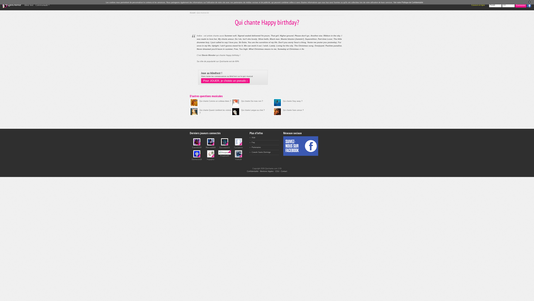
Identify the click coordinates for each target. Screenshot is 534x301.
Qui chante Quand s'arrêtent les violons (215, 110)
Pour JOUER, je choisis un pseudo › (225, 80)
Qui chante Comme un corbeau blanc (214, 101)
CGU (277, 171)
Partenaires (256, 147)
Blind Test (29, 5)
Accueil (192, 13)
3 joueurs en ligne (478, 5)
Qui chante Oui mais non (251, 101)
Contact (284, 171)
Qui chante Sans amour (292, 110)
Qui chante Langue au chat (252, 110)
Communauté (41, 5)
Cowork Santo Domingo (261, 152)
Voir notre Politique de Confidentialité (408, 2)
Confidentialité (252, 171)
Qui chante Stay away (292, 101)
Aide (253, 138)
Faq (253, 142)
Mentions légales (267, 171)
